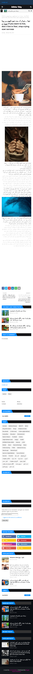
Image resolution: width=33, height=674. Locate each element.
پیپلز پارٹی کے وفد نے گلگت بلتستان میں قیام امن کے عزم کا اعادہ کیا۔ (20, 319)
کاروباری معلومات (14, 461)
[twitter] (24, 536)
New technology (17, 445)
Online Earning (6, 447)
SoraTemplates (13, 670)
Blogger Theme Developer (20, 670)
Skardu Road (14, 450)
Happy (16, 439)
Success (5, 456)
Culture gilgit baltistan (24, 431)
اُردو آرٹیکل (23, 456)
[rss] (9, 540)
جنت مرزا (20, 458)
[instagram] (9, 544)
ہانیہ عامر (25, 464)
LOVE (23, 442)
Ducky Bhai (5, 434)
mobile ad (4, 2)
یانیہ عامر (12, 466)
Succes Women (20, 453)
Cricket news (13, 431)
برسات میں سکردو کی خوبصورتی (18, 311)
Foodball (14, 437)
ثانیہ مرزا (14, 458)
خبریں (26, 458)
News (24, 445)
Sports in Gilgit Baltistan (8, 453)
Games (4, 394)
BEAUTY (21, 426)
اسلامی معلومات (6, 458)
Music (9, 394)
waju (4, 32)
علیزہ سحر (5, 461)
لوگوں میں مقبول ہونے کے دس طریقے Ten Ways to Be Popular (20, 660)
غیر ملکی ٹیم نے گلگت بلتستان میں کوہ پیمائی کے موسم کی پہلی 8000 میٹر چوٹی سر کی (20, 582)
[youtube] (9, 547)
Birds (26, 426)
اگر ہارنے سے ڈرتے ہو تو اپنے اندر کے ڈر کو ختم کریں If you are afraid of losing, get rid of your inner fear (20, 652)
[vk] (24, 544)
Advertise (19, 404)
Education (12, 434)
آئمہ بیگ (17, 456)
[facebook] (9, 536)
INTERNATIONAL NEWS (8, 442)
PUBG (13, 447)
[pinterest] (24, 540)
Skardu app (5, 450)
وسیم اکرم (5, 466)
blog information (7, 428)
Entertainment (20, 434)
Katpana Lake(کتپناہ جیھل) (17, 557)
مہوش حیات (18, 464)
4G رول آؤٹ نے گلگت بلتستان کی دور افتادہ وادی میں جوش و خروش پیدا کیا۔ (20, 326)
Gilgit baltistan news (8, 439)
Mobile (4, 445)
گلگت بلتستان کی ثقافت (8, 464)
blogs (14, 428)
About (18, 401)
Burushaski (5, 431)
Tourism (11, 456)
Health (22, 439)
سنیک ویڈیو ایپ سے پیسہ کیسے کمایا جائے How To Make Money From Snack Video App (20, 644)
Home (3, 16)
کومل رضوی (22, 461)
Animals (5, 426)
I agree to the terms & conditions (12, 517)
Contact (4, 404)
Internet (18, 442)
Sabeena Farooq (21, 447)
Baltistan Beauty (13, 426)
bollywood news (22, 428)
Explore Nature (6, 437)
